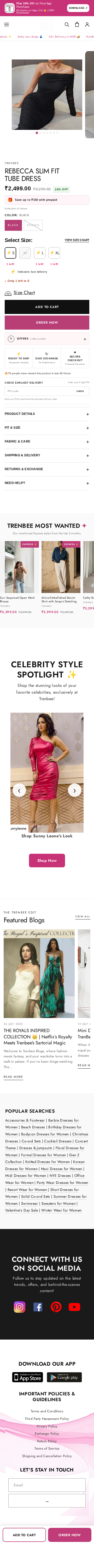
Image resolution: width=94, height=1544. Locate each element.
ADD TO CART (47, 307)
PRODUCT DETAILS (47, 414)
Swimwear (29, 1203)
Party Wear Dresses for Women (62, 1182)
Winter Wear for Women (61, 1210)
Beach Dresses (33, 1127)
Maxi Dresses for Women (61, 1168)
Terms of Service (47, 1448)
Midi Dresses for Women (25, 1175)
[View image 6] (54, 133)
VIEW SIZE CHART (77, 240)
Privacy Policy (47, 1426)
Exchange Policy (47, 1433)
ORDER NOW (47, 322)
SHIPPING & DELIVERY (47, 455)
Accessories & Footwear (25, 1120)
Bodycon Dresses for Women (45, 1134)
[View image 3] (44, 133)
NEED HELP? (47, 483)
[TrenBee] (47, 24)
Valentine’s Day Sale (21, 1210)
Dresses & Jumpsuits (35, 1148)
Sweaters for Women (58, 1203)
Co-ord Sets (31, 1141)
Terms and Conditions (47, 1411)
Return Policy (47, 1441)
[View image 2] (41, 133)
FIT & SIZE (47, 428)
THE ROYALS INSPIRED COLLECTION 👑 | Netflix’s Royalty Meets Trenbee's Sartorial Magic (38, 1036)
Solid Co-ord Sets (35, 1196)
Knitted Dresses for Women (47, 1161)
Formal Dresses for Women (43, 1155)
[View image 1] (37, 133)
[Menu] (11, 24)
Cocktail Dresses (58, 1141)
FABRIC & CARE (47, 442)
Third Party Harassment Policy (47, 1418)
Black (13, 225)
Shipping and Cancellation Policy (47, 1456)
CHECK (80, 391)
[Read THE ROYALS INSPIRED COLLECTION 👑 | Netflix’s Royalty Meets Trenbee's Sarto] (39, 973)
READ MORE (13, 1077)
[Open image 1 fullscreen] (47, 95)
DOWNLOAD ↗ (78, 8)
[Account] (87, 24)
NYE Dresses (60, 1175)
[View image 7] (57, 133)
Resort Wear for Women (27, 1189)
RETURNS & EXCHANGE (47, 469)
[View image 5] (51, 133)
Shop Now (47, 860)
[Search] (67, 24)
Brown (33, 225)
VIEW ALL (82, 916)
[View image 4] (47, 133)
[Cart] (77, 24)
